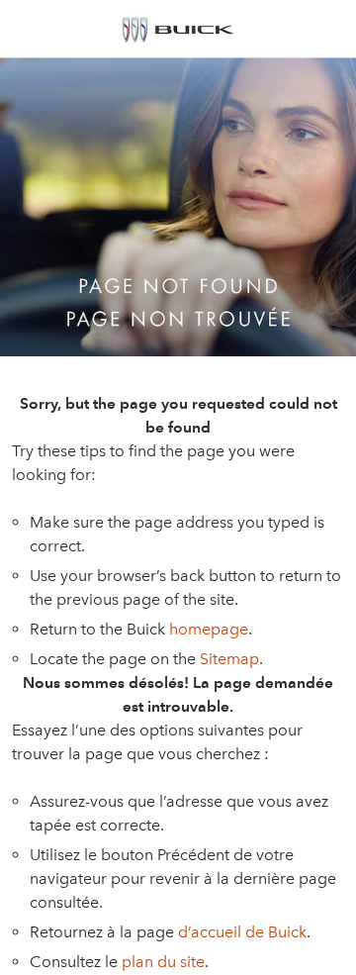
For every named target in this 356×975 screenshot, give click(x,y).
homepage (208, 629)
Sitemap (229, 658)
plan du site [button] (163, 961)
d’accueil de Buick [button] (242, 932)
